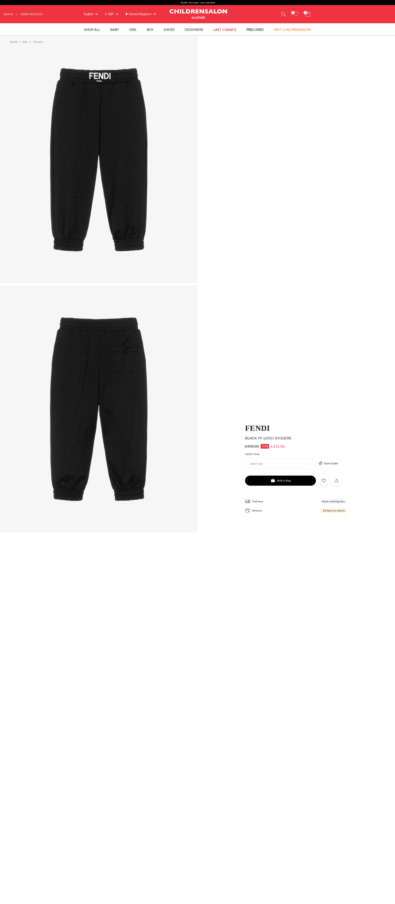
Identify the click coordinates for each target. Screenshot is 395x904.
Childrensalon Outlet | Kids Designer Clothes (198, 13)
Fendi (257, 427)
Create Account (31, 14)
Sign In (8, 14)
